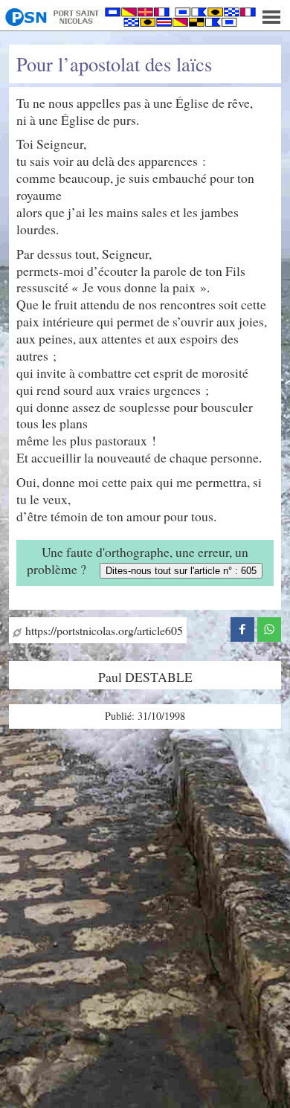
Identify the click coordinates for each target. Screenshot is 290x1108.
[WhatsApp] (269, 628)
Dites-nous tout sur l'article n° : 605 (181, 570)
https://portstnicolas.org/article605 (102, 630)
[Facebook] (242, 628)
